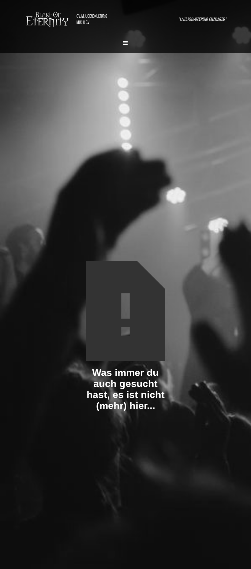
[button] (125, 43)
